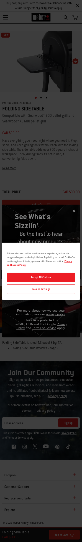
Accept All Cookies (41, 277)
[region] (41, 270)
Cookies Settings (41, 289)
